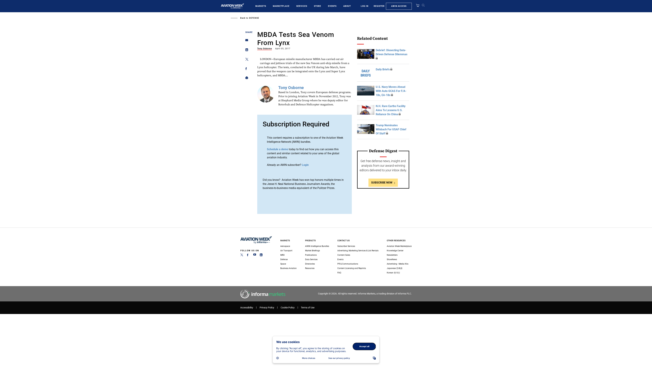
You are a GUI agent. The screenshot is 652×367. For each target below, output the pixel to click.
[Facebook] (248, 255)
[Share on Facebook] (245, 69)
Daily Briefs (383, 69)
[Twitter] (241, 255)
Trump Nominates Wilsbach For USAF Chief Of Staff (391, 129)
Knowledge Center (395, 250)
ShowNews (392, 259)
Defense (254, 18)
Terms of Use (307, 307)
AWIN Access (398, 6)
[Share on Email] (245, 41)
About (347, 6)
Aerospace (285, 246)
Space (283, 264)
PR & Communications (347, 264)
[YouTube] (254, 255)
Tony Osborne (264, 48)
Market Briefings (312, 250)
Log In (364, 6)
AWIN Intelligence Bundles (317, 246)
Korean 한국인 (393, 273)
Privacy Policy (267, 307)
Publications (311, 255)
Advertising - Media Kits (397, 264)
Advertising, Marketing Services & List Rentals (357, 250)
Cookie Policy (288, 307)
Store (317, 6)
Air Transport (286, 250)
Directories (310, 264)
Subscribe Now (381, 182)
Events (332, 6)
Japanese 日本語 (394, 268)
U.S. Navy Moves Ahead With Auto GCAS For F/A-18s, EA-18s (391, 91)
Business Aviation (288, 268)
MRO (282, 255)
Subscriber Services (346, 246)
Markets (260, 6)
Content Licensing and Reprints (351, 268)
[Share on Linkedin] (245, 50)
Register (379, 6)
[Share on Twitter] (245, 60)
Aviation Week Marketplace (399, 246)
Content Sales (343, 255)
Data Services (311, 259)
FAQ (339, 273)
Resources (309, 268)
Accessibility (246, 307)
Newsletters (392, 255)
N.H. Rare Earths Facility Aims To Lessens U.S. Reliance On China (390, 110)
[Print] (245, 78)
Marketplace (281, 6)
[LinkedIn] (261, 255)
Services (301, 6)
